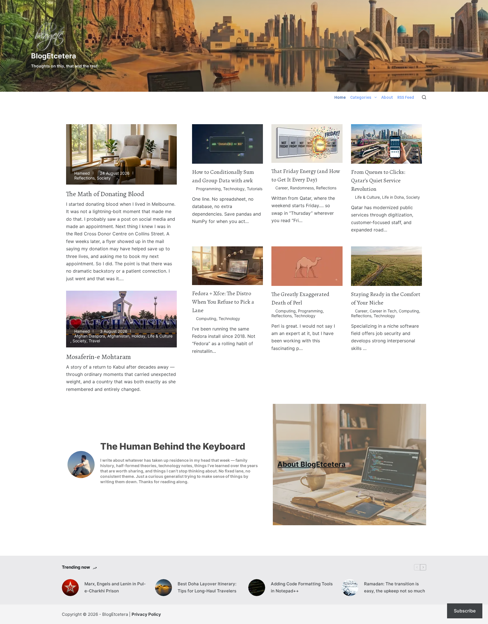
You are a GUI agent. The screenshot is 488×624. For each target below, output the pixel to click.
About (387, 97)
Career (281, 187)
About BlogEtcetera (311, 464)
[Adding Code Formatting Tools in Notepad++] (256, 587)
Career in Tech (383, 310)
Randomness (302, 187)
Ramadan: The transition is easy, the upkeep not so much (394, 587)
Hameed (82, 173)
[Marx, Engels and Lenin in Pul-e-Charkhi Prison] (70, 587)
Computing (206, 318)
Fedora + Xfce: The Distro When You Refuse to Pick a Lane (223, 302)
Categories (360, 97)
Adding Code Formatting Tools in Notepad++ (302, 587)
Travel (94, 340)
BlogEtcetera (53, 56)
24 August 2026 (115, 173)
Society (104, 178)
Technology (234, 188)
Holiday (138, 336)
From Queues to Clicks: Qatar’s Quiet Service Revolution (378, 180)
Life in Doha (393, 197)
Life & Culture (160, 336)
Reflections (84, 178)
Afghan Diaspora (89, 336)
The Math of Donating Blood (105, 193)
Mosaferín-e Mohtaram (98, 356)
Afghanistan (118, 336)
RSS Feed (405, 97)
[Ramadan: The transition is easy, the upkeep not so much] (349, 587)
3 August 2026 (113, 331)
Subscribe (465, 611)
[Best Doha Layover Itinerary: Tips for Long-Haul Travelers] (163, 587)
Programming (208, 188)
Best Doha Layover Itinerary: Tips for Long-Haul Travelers (207, 587)
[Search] (424, 97)
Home (340, 97)
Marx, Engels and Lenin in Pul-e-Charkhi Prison (115, 587)
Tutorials (254, 188)
